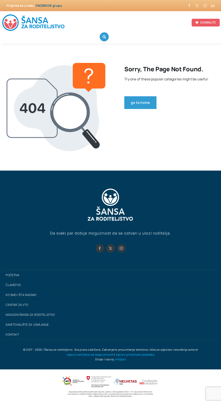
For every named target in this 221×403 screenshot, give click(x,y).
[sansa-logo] (33, 15)
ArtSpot (120, 359)
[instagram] (205, 5)
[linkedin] (213, 5)
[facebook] (189, 5)
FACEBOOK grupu (49, 5)
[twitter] (197, 5)
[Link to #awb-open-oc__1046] (104, 36)
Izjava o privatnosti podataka (135, 354)
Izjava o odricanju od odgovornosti (90, 354)
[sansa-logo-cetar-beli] (110, 189)
